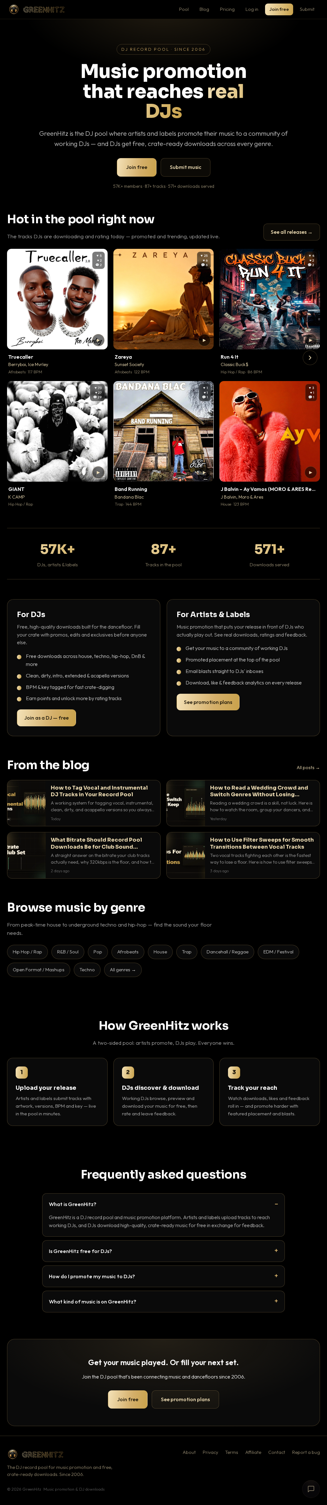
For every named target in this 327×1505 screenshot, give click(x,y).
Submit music (185, 167)
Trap (187, 952)
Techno (87, 969)
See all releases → (292, 232)
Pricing (227, 9)
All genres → (123, 969)
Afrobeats (128, 952)
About (189, 1452)
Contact (276, 1452)
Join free (279, 9)
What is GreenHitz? (72, 1204)
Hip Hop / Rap (27, 952)
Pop (98, 952)
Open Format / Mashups (39, 969)
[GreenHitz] (36, 9)
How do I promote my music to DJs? (92, 1276)
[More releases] (310, 357)
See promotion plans (208, 702)
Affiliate (253, 1452)
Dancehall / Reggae (227, 952)
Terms (231, 1452)
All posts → (308, 767)
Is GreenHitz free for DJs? (80, 1251)
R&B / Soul (68, 952)
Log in (252, 9)
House (160, 952)
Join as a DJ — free (46, 717)
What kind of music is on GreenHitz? (92, 1301)
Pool (184, 9)
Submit (307, 9)
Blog (204, 9)
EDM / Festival (278, 952)
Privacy (210, 1452)
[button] (98, 340)
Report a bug (306, 1452)
